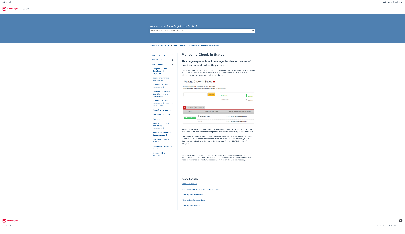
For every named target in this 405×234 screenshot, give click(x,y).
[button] (172, 55)
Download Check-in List (189, 184)
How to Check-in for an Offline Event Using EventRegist (200, 189)
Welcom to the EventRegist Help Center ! (173, 26)
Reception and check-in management (204, 45)
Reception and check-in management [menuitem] (162, 134)
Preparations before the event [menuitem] (162, 147)
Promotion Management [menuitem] (162, 110)
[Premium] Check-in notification (192, 195)
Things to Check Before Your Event (193, 200)
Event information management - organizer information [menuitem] (163, 103)
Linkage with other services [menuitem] (160, 154)
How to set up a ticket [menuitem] (162, 114)
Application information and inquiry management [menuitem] (162, 125)
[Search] (253, 31)
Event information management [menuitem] (160, 86)
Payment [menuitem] (156, 119)
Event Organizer (179, 45)
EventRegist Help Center (159, 45)
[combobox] (200, 31)
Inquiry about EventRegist (392, 2)
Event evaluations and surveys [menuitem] (162, 140)
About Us (26, 9)
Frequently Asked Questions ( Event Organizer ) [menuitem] (160, 71)
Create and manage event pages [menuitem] (161, 79)
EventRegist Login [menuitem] (158, 55)
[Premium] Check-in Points (191, 206)
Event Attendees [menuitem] (157, 60)
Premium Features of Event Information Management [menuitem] (161, 94)
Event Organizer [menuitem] (157, 64)
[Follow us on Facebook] (400, 220)
